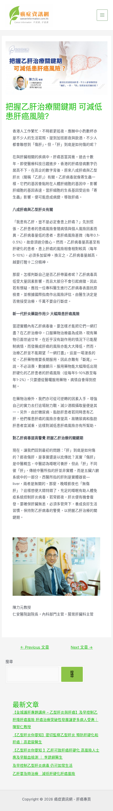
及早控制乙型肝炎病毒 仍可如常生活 (43, 765)
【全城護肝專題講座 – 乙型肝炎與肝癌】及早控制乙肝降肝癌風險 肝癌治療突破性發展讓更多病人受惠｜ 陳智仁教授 (55, 719)
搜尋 (9, 661)
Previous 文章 (34, 647)
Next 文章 (82, 647)
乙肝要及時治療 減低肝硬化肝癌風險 (44, 774)
